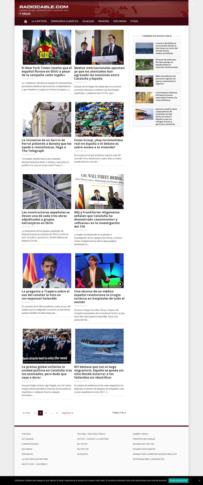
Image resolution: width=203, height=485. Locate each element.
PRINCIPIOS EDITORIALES (144, 439)
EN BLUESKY (82, 454)
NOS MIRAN (119, 21)
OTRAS (134, 21)
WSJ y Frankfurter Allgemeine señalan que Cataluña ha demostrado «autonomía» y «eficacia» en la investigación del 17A (97, 219)
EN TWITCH (82, 444)
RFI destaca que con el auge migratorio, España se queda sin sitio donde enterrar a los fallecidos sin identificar (99, 372)
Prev (27, 413)
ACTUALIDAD (28, 439)
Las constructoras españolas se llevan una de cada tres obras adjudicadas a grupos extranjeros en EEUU (46, 217)
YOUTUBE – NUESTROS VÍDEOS (91, 434)
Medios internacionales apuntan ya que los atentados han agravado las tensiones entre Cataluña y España (99, 73)
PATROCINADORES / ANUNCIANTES (149, 459)
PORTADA (26, 434)
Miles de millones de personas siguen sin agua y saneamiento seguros (166, 80)
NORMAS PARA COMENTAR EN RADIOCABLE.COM (155, 454)
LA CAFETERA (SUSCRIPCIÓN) (35, 459)
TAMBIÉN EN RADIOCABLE (157, 36)
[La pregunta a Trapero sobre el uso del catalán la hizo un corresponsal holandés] (47, 270)
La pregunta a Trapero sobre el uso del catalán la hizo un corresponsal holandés (46, 294)
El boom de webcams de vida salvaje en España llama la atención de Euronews (167, 63)
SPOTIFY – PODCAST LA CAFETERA (93, 439)
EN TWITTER (83, 449)
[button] (193, 4)
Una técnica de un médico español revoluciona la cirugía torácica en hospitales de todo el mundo (99, 296)
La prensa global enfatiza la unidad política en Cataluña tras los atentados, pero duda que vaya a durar (47, 372)
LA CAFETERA (39, 21)
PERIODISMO (27, 454)
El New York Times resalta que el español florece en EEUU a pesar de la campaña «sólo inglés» (47, 71)
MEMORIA (103, 21)
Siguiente (66, 413)
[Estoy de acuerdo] (199, 480)
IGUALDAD (88, 21)
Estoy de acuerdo (178, 480)
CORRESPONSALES (30, 444)
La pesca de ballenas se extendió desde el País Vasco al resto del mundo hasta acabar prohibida (167, 48)
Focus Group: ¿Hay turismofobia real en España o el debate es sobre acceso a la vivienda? (98, 143)
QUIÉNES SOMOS (140, 434)
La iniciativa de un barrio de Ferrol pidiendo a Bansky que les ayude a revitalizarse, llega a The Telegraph (46, 145)
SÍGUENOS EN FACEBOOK (144, 449)
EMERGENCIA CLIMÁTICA (64, 21)
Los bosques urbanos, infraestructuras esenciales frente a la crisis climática (167, 96)
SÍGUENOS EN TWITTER (143, 444)
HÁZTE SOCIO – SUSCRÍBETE (34, 464)
